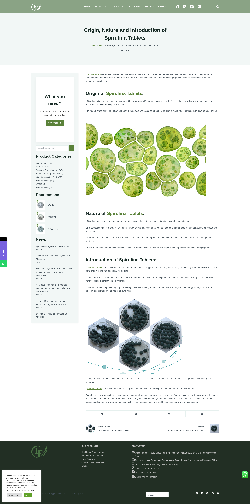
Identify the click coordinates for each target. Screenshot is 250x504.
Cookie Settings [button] (14, 495)
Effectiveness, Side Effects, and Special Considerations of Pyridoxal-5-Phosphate (54, 272)
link (81, 493)
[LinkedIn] (202, 414)
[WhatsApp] (3, 263)
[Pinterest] (168, 414)
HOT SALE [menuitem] (134, 6)
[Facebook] (177, 6)
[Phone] (184, 6)
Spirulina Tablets (124, 93)
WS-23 (51, 205)
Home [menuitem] (87, 6)
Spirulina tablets (93, 74)
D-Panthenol (53, 229)
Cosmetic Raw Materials (92, 462)
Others (84, 466)
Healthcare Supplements (92, 452)
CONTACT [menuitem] (149, 6)
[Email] (199, 6)
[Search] (71, 148)
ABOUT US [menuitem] (117, 6)
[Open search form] (217, 6)
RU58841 (52, 217)
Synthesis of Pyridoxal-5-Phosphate (52, 246)
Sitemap (75, 493)
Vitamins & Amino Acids (92, 456)
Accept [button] (27, 495)
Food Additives (88, 459)
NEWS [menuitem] (161, 6)
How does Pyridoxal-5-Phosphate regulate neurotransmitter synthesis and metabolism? (54, 288)
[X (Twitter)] (135, 414)
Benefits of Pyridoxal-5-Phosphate (51, 314)
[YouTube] (192, 6)
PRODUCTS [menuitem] (100, 6)
